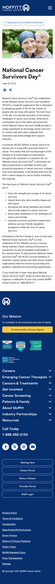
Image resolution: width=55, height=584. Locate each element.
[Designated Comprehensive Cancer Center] (7, 347)
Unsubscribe (8, 524)
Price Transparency (12, 558)
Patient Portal (27, 470)
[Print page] (4, 90)
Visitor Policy (9, 547)
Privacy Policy (9, 513)
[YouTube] (32, 446)
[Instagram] (23, 446)
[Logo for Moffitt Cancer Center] (27, 302)
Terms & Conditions (12, 518)
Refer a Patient (27, 478)
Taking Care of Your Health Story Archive (24, 22)
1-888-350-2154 (15, 435)
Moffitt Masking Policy (14, 552)
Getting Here (27, 462)
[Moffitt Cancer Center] (16, 8)
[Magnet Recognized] (35, 347)
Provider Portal (27, 486)
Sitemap (6, 564)
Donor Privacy (9, 535)
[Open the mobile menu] (50, 8)
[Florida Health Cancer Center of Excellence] (21, 347)
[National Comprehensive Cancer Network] (10, 360)
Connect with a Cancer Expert (27, 329)
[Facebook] (5, 446)
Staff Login (27, 494)
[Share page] (10, 90)
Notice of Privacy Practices (16, 541)
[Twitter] (14, 446)
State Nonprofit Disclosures (16, 530)
